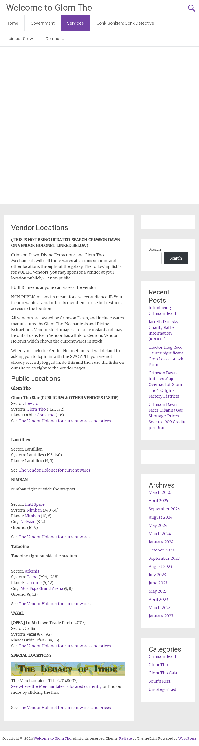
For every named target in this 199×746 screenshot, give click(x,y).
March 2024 (160, 533)
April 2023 (158, 599)
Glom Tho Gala (163, 673)
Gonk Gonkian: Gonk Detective (125, 23)
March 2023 (160, 607)
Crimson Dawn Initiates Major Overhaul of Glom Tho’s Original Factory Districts (165, 384)
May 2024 (158, 525)
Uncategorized (162, 689)
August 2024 (161, 517)
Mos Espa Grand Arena (41, 588)
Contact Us (56, 38)
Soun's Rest (159, 681)
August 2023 (160, 566)
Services (75, 23)
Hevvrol (32, 403)
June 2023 (158, 582)
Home (12, 23)
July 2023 (157, 574)
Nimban (34, 510)
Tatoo (32, 576)
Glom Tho (36, 409)
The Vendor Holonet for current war (52, 603)
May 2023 (158, 591)
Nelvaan (28, 521)
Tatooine (33, 582)
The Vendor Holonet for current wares (55, 470)
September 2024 (164, 508)
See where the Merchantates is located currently (57, 686)
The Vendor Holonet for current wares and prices (65, 420)
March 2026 (160, 492)
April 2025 (158, 500)
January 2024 (161, 541)
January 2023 (161, 615)
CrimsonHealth (163, 656)
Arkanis (32, 571)
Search (155, 249)
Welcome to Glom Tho (49, 8)
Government (43, 23)
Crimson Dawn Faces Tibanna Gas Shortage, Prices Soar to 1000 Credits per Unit (167, 416)
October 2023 (161, 550)
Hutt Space (35, 504)
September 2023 (164, 558)
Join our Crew (19, 38)
